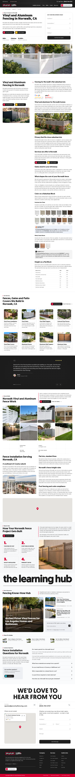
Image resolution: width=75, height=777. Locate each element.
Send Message (54, 741)
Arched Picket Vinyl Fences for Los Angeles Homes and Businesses (22, 621)
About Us (41, 756)
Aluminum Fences (27, 344)
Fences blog (9, 615)
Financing (6, 1)
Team (40, 765)
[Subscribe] (69, 626)
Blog (40, 767)
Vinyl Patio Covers (9, 344)
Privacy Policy (56, 629)
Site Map (63, 767)
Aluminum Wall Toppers (46, 344)
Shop (44, 5)
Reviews (41, 762)
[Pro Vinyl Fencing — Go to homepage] (13, 753)
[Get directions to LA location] (24, 715)
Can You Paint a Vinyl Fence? (62, 639)
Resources (56, 5)
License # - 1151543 (10, 764)
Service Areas (14, 1)
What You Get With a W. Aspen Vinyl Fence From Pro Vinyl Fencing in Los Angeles (63, 613)
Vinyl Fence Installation (10, 321)
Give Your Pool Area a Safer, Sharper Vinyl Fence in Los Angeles (64, 600)
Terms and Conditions (55, 775)
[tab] (14, 384)
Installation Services (36, 5)
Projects (51, 5)
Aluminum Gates (62, 344)
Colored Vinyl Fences (63, 321)
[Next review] (60, 384)
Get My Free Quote (58, 37)
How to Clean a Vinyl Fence (38, 639)
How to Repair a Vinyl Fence (14, 639)
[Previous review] (57, 384)
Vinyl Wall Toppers (45, 321)
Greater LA (14, 9)
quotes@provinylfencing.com (15, 706)
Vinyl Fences (52, 756)
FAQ (62, 765)
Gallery (47, 5)
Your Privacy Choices (66, 775)
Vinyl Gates (25, 321)
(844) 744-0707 (45, 706)
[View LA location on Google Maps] (22, 715)
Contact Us (41, 758)
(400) (9, 719)
